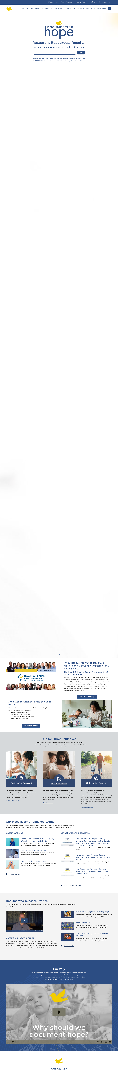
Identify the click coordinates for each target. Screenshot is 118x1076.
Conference (93, 2)
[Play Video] (8, 1042)
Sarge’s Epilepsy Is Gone (20, 937)
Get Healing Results (87, 807)
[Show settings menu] (102, 1042)
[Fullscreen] (110, 1042)
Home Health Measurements (33, 861)
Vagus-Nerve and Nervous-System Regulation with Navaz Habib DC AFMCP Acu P (93, 857)
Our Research (68, 8)
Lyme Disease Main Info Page (33, 850)
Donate (104, 8)
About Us (24, 8)
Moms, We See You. (83, 922)
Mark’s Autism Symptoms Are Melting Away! (92, 912)
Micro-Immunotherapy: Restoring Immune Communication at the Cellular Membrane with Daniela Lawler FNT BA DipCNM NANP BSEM (93, 842)
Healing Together (82, 2)
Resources (44, 8)
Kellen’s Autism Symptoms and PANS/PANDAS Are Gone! (93, 935)
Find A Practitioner (67, 2)
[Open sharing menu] (106, 1042)
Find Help (97, 8)
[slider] (55, 1042)
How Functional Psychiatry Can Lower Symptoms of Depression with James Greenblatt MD (92, 871)
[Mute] (97, 1042)
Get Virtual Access (31, 726)
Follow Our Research (12, 800)
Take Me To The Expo (87, 697)
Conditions (35, 8)
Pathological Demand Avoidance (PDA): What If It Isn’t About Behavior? (38, 840)
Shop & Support (53, 2)
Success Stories (56, 8)
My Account (103, 2)
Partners (80, 8)
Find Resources (48, 803)
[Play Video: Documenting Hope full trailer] (59, 1012)
